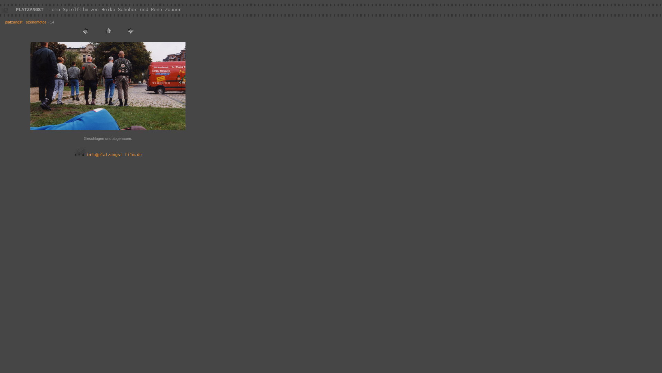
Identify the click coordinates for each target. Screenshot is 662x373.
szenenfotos (36, 22)
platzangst (13, 22)
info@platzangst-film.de (114, 155)
